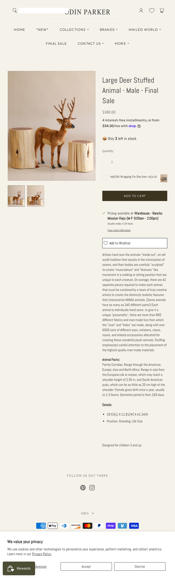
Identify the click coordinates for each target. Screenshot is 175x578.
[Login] (141, 10)
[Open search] (15, 10)
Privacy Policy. (42, 554)
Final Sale (56, 43)
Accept (86, 566)
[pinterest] (83, 487)
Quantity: (108, 151)
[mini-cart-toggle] (162, 10)
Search (63, 11)
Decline (140, 566)
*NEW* (42, 29)
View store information (119, 230)
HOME (19, 29)
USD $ (85, 513)
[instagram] (92, 487)
